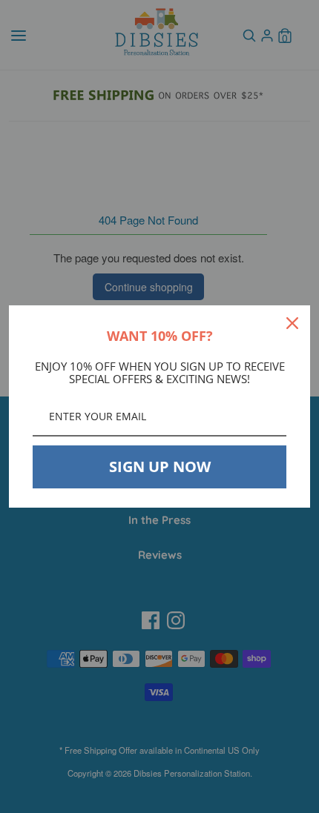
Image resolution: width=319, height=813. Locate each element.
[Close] (292, 323)
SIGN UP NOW (160, 467)
